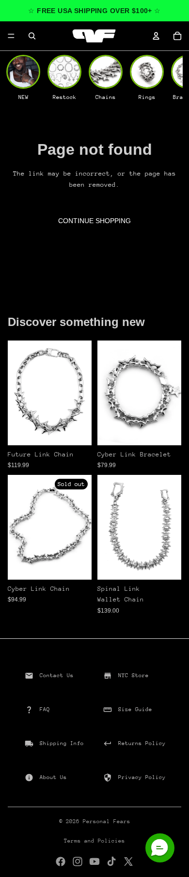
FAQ (45, 709)
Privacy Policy (142, 777)
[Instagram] (77, 861)
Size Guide (135, 709)
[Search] (32, 36)
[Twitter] (128, 861)
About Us (53, 777)
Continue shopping (94, 221)
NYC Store (133, 675)
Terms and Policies (94, 841)
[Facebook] (60, 861)
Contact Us (57, 675)
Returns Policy (142, 743)
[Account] (156, 36)
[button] (159, 847)
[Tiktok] (111, 861)
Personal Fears (106, 821)
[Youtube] (94, 861)
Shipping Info (62, 743)
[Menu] (11, 36)
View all (94, 297)
